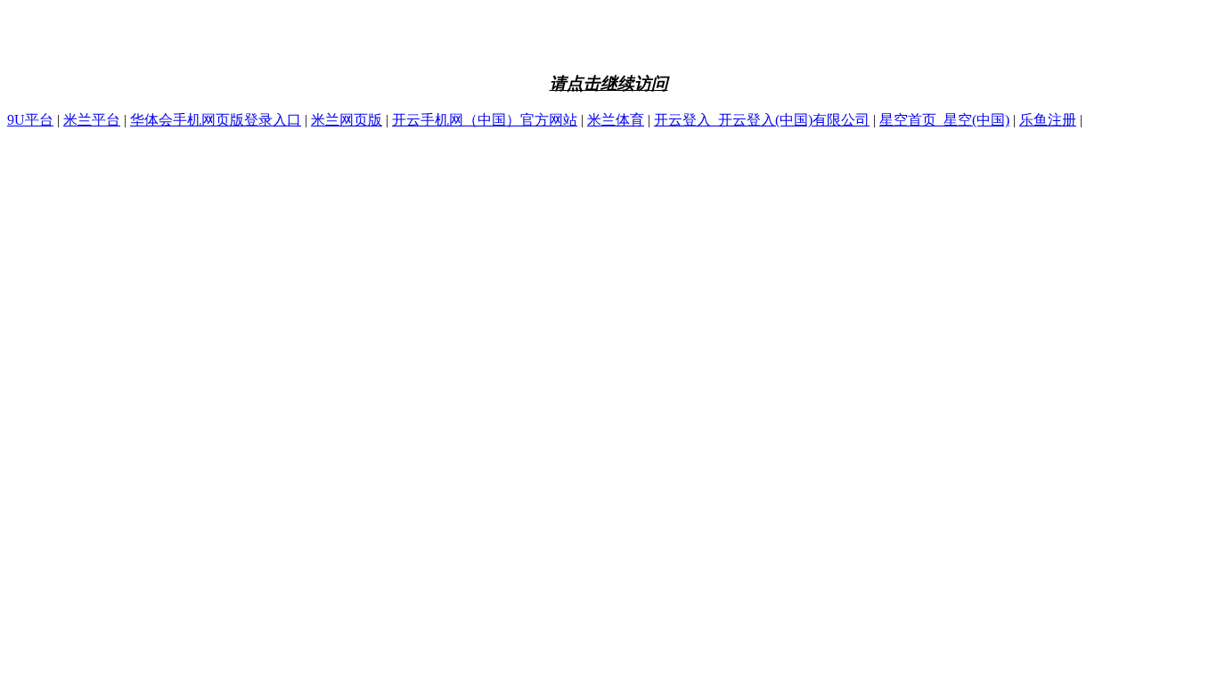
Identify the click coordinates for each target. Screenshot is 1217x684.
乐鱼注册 (1047, 119)
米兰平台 (91, 119)
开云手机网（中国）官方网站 (484, 119)
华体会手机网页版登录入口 (215, 119)
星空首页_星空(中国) (944, 119)
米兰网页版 (346, 119)
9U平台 (30, 119)
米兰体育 (615, 119)
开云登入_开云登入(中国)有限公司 (762, 119)
